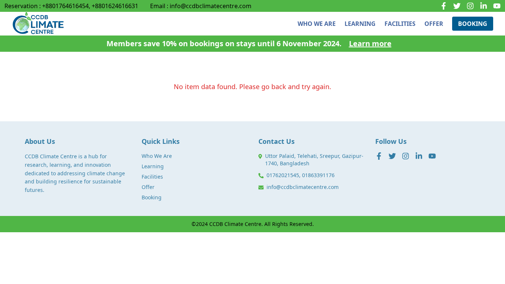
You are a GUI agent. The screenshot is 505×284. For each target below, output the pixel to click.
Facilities (152, 176)
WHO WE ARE (317, 24)
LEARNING (360, 24)
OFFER (433, 24)
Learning (153, 166)
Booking (152, 197)
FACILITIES (400, 24)
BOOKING (472, 24)
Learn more (370, 43)
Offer (148, 186)
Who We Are (157, 155)
